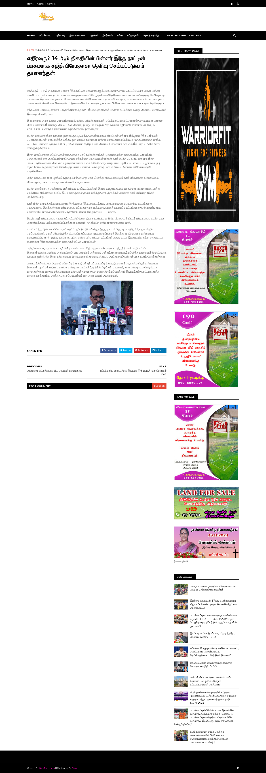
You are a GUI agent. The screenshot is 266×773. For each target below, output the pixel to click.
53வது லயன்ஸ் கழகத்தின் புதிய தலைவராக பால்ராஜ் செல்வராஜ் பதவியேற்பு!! (213, 587)
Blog (74, 768)
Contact (51, 3)
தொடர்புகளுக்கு (151, 35)
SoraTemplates (47, 768)
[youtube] (238, 3)
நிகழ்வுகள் (108, 35)
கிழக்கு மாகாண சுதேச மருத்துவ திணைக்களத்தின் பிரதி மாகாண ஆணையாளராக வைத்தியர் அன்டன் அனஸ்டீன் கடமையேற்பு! (209, 737)
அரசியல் (94, 35)
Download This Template (182, 35)
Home (30, 3)
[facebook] (232, 3)
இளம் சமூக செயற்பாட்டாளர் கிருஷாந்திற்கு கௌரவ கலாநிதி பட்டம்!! (212, 635)
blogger (159, 386)
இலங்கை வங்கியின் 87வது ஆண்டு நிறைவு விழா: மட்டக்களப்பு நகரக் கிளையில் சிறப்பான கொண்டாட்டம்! (213, 604)
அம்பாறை (60, 35)
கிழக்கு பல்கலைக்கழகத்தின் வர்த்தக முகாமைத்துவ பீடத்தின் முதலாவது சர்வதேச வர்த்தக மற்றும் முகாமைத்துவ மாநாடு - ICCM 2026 (213, 697)
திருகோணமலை (77, 35)
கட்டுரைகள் (133, 35)
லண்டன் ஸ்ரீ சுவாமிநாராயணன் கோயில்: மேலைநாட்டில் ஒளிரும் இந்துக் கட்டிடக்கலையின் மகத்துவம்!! (210, 681)
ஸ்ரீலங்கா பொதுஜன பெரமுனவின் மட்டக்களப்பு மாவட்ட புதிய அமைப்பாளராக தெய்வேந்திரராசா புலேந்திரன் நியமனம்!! (214, 651)
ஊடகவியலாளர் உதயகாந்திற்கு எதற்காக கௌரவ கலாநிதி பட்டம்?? (211, 664)
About (40, 3)
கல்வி (120, 35)
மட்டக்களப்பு (45, 35)
